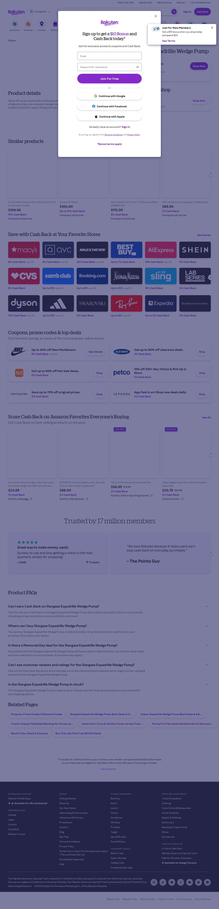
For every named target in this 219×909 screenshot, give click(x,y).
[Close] (212, 28)
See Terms (168, 40)
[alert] (182, 34)
